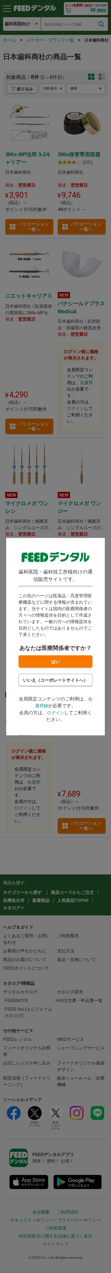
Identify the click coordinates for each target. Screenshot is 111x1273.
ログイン (55, 712)
